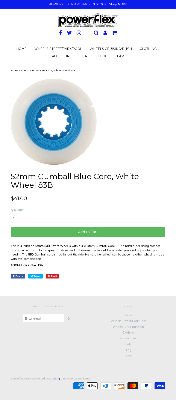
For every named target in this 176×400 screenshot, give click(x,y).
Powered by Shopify (46, 378)
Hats (86, 56)
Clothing (128, 332)
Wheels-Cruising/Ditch (111, 49)
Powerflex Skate (21, 378)
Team (119, 56)
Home (21, 49)
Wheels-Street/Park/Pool (58, 49)
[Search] (96, 32)
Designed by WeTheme (75, 378)
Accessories (63, 56)
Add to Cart (88, 232)
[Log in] (105, 32)
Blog (103, 56)
